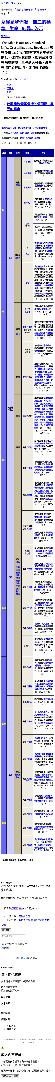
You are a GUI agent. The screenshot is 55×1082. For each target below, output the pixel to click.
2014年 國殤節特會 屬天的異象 (34, 920)
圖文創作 (24, 79)
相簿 (9, 85)
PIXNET (13, 1039)
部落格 (10, 88)
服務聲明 (30, 1042)
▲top (3, 925)
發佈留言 (6, 948)
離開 (16, 1076)
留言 (21, 908)
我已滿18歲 (7, 1076)
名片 (9, 92)
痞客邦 (14, 908)
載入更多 (6, 930)
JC (2, 892)
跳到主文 (5, 36)
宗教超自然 (24, 916)
